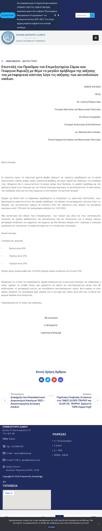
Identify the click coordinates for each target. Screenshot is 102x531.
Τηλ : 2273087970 (14, 446)
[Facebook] (41, 379)
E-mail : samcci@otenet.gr (18, 453)
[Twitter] (47, 379)
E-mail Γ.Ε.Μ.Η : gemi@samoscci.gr (23, 460)
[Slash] (51, 395)
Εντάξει (51, 527)
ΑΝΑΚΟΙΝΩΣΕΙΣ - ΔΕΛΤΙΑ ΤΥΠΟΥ (21, 61)
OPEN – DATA (61, 455)
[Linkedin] (60, 379)
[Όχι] (98, 524)
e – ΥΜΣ (58, 450)
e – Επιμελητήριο (62, 441)
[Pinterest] (54, 379)
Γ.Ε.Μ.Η (57, 445)
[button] (58, 15)
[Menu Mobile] (96, 38)
